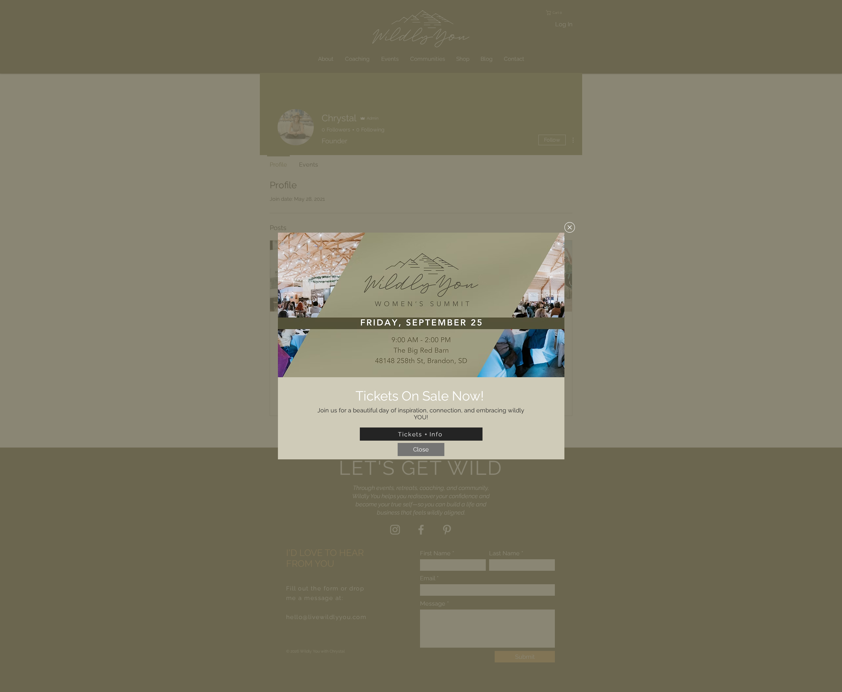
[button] (569, 227)
